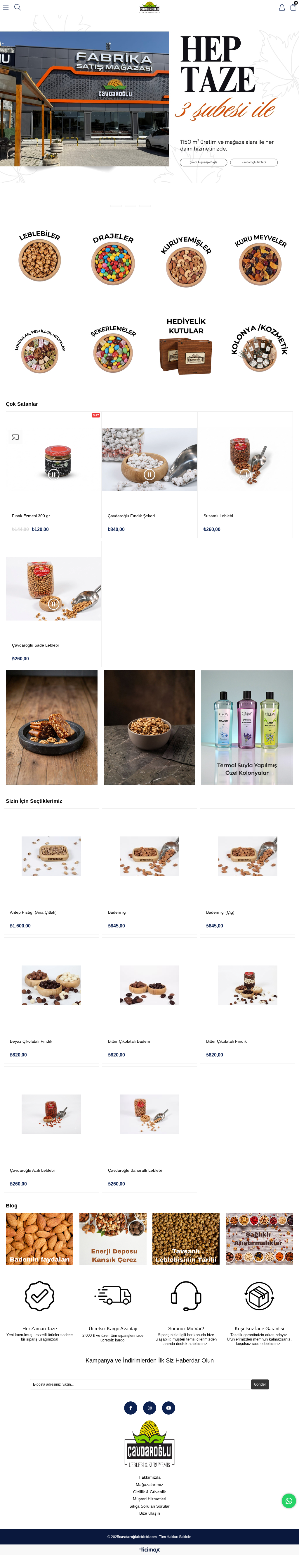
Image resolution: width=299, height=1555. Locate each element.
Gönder (260, 1309)
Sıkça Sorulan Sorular (149, 1431)
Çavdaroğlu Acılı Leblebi (32, 1095)
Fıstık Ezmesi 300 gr (31, 441)
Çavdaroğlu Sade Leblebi (35, 570)
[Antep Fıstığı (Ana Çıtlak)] (51, 781)
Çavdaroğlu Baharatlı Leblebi (135, 1095)
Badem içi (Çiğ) (220, 837)
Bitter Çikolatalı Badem (129, 966)
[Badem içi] (149, 781)
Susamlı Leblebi (218, 441)
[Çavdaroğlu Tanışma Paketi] (149, 77)
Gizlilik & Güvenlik (149, 1417)
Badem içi (117, 837)
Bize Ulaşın (149, 1438)
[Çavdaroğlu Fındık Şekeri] (149, 384)
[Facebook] (130, 1333)
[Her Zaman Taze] (39, 1221)
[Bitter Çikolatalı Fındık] (247, 910)
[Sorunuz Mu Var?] (186, 1221)
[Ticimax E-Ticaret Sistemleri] (149, 1475)
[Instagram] (149, 1333)
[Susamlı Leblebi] (245, 384)
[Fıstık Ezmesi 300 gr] (53, 384)
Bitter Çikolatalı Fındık (226, 966)
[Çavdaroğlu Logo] (149, 1369)
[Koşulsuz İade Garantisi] (259, 1221)
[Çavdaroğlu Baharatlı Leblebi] (149, 1039)
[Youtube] (168, 1333)
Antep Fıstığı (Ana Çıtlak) (33, 837)
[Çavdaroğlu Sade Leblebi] (53, 514)
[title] (39, 184)
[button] (116, 131)
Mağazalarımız (149, 1409)
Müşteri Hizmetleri (149, 1424)
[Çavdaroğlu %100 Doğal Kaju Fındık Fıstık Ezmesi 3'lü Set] (52, 652)
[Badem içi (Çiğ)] (247, 781)
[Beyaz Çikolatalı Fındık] (51, 910)
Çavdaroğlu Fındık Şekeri (131, 441)
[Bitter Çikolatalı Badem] (149, 910)
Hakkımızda (150, 1402)
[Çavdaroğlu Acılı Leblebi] (51, 1039)
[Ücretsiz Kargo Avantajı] (112, 1221)
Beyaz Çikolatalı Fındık (31, 966)
